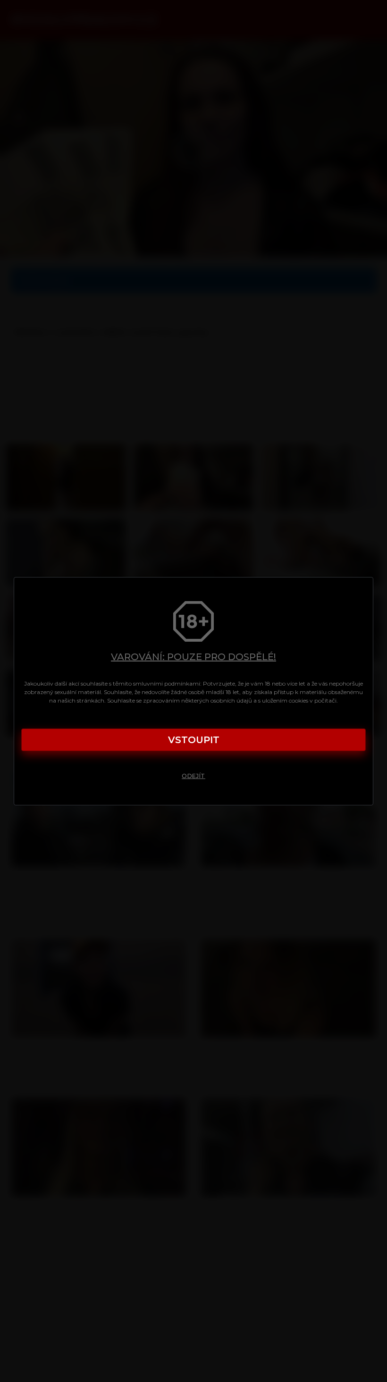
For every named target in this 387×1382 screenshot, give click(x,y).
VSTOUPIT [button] (193, 739)
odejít (193, 775)
